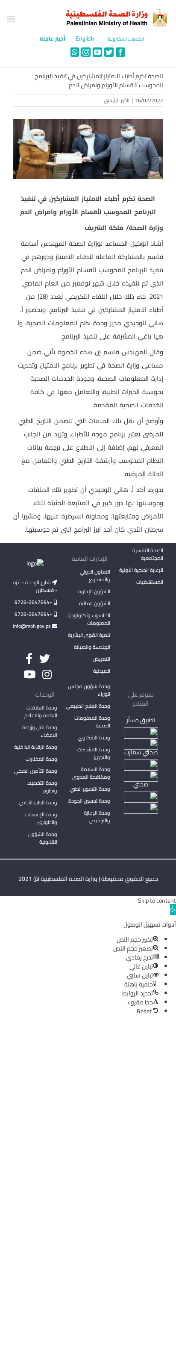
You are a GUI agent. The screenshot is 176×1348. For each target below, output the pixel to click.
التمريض (101, 659)
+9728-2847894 (34, 602)
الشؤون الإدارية (94, 591)
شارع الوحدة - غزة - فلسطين (35, 586)
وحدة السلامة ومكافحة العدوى (91, 773)
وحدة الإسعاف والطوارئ (41, 818)
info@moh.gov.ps (32, 626)
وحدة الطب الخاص (38, 802)
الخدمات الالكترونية (126, 39)
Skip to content (157, 900)
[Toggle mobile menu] (11, 19)
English (85, 38)
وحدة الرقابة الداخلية (35, 747)
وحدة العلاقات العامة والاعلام (40, 711)
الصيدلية (101, 671)
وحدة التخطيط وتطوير (42, 786)
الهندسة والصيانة (92, 647)
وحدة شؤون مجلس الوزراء (89, 691)
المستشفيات (149, 582)
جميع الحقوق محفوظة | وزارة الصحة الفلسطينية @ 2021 (88, 878)
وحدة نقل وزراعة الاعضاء (39, 731)
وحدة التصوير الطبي (90, 789)
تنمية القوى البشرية (89, 635)
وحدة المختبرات (41, 759)
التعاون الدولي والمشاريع (95, 575)
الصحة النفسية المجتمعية (147, 555)
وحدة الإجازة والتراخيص (97, 816)
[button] (173, 909)
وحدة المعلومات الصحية (92, 721)
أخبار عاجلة (53, 38)
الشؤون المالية (94, 603)
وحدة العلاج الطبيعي (88, 706)
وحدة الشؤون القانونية (42, 838)
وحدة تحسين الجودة (89, 801)
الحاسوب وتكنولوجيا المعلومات (88, 619)
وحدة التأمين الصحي (35, 771)
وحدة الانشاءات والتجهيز (93, 753)
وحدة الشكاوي (94, 737)
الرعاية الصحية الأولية (141, 570)
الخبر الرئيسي (116, 100)
